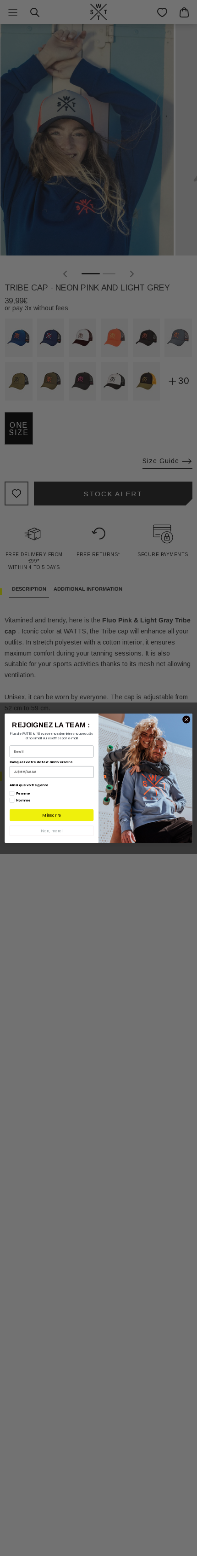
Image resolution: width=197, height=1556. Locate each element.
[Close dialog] (186, 719)
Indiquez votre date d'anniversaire (41, 762)
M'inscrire (51, 815)
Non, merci (51, 830)
